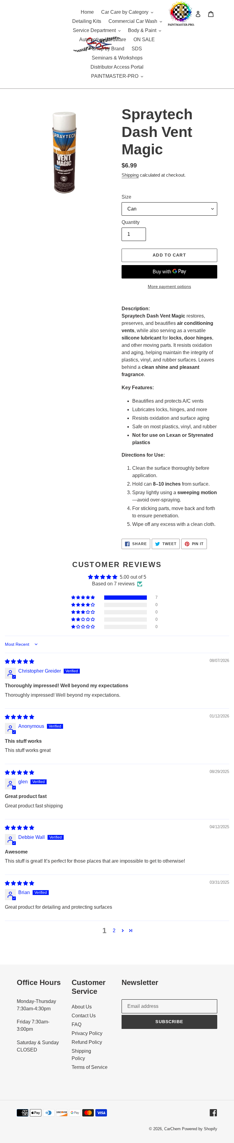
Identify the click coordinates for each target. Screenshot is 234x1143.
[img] (19, 661)
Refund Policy (87, 1042)
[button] (83, 597)
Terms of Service (90, 1067)
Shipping (130, 175)
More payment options (169, 286)
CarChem (172, 1129)
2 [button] (114, 930)
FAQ (76, 1024)
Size (126, 196)
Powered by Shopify (199, 1129)
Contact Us (84, 1015)
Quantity (131, 222)
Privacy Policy (87, 1033)
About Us (82, 1006)
